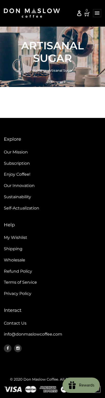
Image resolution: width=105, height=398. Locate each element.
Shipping (13, 248)
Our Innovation (19, 185)
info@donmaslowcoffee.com (33, 334)
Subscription (17, 163)
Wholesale (14, 260)
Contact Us (15, 323)
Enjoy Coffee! (17, 174)
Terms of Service (20, 282)
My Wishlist (15, 237)
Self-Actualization (21, 208)
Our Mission (16, 152)
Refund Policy (18, 271)
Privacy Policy (17, 293)
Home (37, 70)
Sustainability (17, 196)
